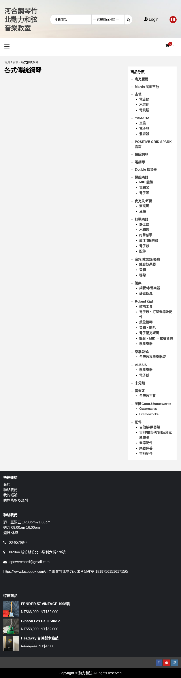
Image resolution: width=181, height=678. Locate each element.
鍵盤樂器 (141, 177)
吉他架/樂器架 (149, 427)
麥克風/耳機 (143, 201)
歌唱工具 (146, 306)
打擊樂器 (141, 219)
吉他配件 (146, 453)
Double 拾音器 (146, 169)
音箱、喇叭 (147, 327)
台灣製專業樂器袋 (152, 356)
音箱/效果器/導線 (147, 259)
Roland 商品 (144, 301)
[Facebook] (159, 663)
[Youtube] (166, 663)
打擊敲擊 (146, 235)
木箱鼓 (144, 229)
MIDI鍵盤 (146, 182)
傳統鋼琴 (141, 154)
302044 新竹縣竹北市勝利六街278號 (37, 552)
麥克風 (144, 206)
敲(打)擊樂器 (148, 240)
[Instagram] (174, 663)
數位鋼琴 (146, 322)
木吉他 (144, 104)
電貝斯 (144, 110)
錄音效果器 (147, 264)
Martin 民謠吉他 (147, 87)
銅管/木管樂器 (149, 288)
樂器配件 (146, 443)
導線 (142, 275)
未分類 (140, 383)
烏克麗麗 (141, 79)
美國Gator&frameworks (153, 404)
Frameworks (148, 414)
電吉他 (144, 99)
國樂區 (140, 391)
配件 (142, 251)
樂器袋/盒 (142, 352)
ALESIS (141, 365)
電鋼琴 (140, 162)
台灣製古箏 (147, 395)
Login (153, 19)
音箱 (142, 270)
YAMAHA (142, 118)
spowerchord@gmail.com (29, 562)
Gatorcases (148, 408)
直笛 (142, 123)
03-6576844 (18, 542)
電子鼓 (144, 246)
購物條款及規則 (15, 500)
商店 (6, 484)
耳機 (142, 211)
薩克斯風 (146, 293)
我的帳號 (10, 495)
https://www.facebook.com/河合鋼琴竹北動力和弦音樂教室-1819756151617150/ (65, 571)
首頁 (7, 62)
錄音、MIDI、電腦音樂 (156, 338)
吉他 (138, 94)
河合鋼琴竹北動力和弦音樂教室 (21, 19)
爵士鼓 (144, 224)
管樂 (138, 283)
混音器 (144, 134)
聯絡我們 (10, 490)
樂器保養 (146, 448)
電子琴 (144, 128)
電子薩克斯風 (149, 333)
